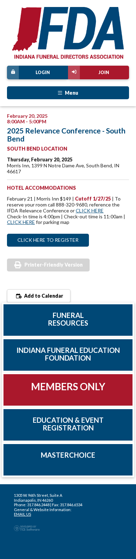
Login (43, 72)
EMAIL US (22, 514)
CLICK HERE (90, 210)
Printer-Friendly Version (53, 265)
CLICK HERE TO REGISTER (47, 240)
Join (103, 72)
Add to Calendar (43, 296)
